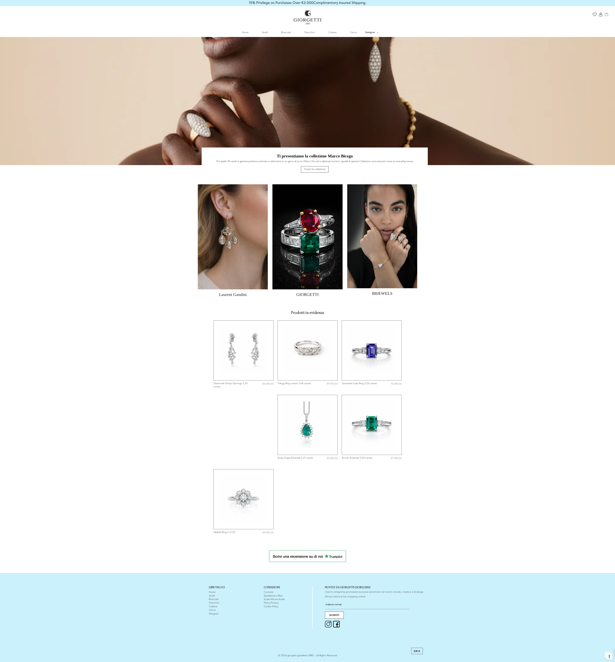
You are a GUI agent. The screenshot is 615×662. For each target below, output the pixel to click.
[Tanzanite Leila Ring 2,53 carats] (371, 350)
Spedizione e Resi (273, 595)
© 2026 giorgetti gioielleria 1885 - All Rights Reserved (307, 655)
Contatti (268, 592)
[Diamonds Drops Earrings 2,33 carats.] (243, 350)
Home (245, 32)
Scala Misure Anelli (274, 599)
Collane (332, 32)
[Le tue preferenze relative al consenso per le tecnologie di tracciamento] (609, 656)
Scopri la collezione (314, 169)
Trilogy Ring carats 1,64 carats (294, 383)
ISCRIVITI (334, 615)
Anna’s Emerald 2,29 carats (357, 458)
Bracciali (286, 32)
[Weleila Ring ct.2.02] (243, 499)
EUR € (417, 651)
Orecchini (309, 32)
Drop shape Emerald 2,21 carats (295, 458)
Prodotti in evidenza (307, 313)
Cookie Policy (271, 606)
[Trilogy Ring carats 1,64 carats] (307, 350)
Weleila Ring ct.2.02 (224, 532)
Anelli (265, 32)
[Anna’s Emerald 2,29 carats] (371, 424)
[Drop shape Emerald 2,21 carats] (307, 424)
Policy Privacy (271, 603)
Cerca (353, 32)
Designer (370, 32)
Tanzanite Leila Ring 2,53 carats (359, 383)
